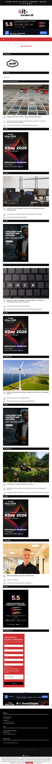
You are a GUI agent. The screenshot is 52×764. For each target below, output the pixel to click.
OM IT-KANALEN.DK (23, 1)
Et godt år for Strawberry (12, 579)
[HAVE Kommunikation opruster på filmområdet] (26, 558)
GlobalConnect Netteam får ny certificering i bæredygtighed (21, 401)
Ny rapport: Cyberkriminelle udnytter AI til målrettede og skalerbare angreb (24, 309)
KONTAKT (15, 1)
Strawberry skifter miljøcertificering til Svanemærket (19, 583)
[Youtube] (27, 3)
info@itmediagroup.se (10, 723)
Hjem (4, 43)
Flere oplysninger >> (38, 762)
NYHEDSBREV (9, 1)
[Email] (29, 3)
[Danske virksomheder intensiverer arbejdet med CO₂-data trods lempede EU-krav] (26, 375)
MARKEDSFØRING (33, 1)
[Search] (48, 39)
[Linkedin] (25, 3)
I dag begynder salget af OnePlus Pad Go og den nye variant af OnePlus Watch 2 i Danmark (28, 492)
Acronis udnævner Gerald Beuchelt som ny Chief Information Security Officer (24, 214)
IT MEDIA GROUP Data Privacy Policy (10, 742)
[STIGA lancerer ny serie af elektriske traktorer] (26, 467)
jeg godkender (29, 762)
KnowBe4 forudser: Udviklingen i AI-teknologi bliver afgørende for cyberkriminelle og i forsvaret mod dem (26, 301)
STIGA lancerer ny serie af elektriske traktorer (20, 484)
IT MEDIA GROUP (42, 1)
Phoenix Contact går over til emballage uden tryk (18, 398)
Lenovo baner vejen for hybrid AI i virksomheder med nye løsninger (22, 125)
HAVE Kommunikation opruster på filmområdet (20, 575)
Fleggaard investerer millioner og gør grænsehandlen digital (24, 116)
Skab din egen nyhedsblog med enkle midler (17, 217)
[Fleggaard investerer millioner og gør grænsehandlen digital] (26, 99)
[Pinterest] (23, 3)
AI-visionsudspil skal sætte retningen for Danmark (18, 306)
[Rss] (31, 3)
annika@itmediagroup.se (11, 734)
